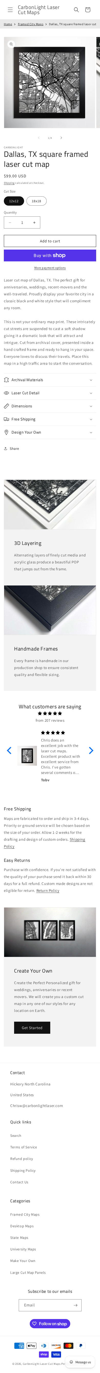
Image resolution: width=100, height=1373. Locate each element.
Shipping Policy (23, 1170)
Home (8, 24)
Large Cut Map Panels (28, 1272)
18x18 (36, 201)
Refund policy (21, 1158)
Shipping (9, 183)
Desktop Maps (22, 1226)
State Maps (19, 1237)
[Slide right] (61, 137)
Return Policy (47, 890)
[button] (10, 9)
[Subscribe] (75, 1305)
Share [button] (14, 448)
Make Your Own (23, 1260)
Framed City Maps (31, 24)
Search (16, 1135)
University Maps (23, 1249)
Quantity (10, 212)
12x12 (14, 201)
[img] (50, 713)
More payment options (50, 268)
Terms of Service (23, 1147)
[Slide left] (38, 137)
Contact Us (19, 1182)
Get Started (32, 1027)
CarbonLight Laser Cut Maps (42, 1364)
